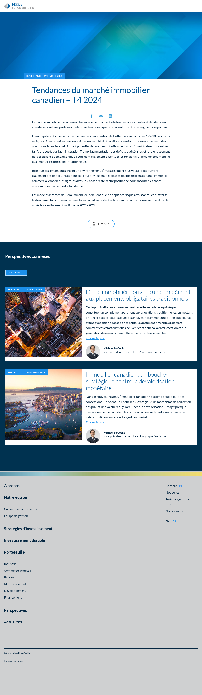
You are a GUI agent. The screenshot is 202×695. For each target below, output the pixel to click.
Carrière (171, 486)
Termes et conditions (13, 661)
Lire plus (106, 224)
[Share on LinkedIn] (110, 116)
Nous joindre (174, 511)
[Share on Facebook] (91, 116)
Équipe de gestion (16, 516)
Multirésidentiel (15, 584)
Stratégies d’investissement (28, 528)
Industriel (10, 564)
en (167, 521)
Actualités (13, 622)
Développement (15, 590)
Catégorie (16, 272)
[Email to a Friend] (101, 116)
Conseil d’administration (20, 509)
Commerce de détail (17, 570)
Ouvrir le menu (195, 6)
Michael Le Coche (114, 348)
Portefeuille (14, 552)
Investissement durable (24, 540)
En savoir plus (95, 338)
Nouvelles (172, 492)
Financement (13, 597)
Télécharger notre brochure (177, 501)
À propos (12, 485)
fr (174, 521)
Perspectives (15, 610)
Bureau (9, 577)
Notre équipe (15, 497)
